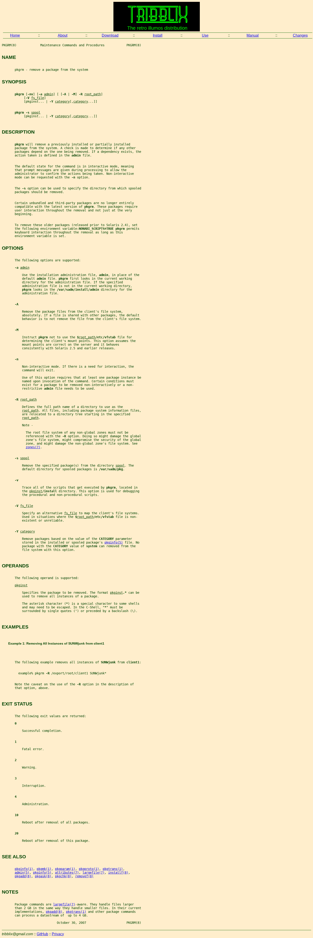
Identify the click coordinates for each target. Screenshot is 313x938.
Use (205, 35)
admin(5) (22, 872)
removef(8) (84, 876)
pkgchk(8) (63, 876)
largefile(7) (93, 872)
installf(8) (118, 872)
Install (157, 35)
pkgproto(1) (89, 869)
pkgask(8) (43, 876)
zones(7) (33, 447)
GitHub (42, 934)
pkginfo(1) (24, 869)
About (62, 35)
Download (110, 35)
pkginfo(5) (113, 542)
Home (15, 35)
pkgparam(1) (65, 869)
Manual (253, 35)
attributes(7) (67, 872)
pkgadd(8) (23, 876)
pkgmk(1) (44, 869)
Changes (300, 35)
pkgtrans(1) (113, 869)
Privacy (58, 934)
